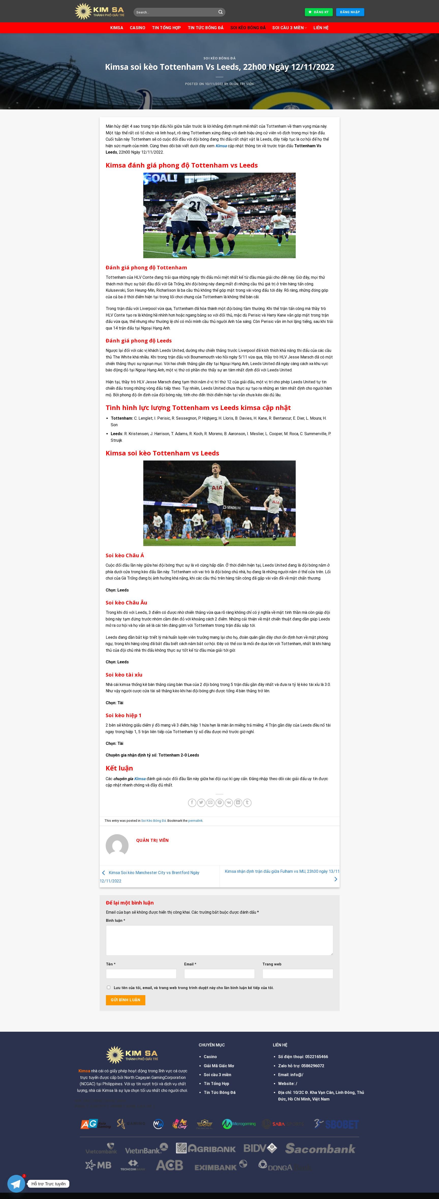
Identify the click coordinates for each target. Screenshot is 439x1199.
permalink (195, 821)
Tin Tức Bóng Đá (220, 1092)
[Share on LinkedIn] (238, 803)
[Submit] (220, 12)
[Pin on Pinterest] (219, 803)
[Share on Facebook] (192, 803)
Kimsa (140, 778)
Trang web (271, 964)
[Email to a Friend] (210, 803)
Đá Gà (146, 1106)
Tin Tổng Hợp (166, 27)
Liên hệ (320, 27)
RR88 (131, 1106)
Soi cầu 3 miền (217, 1074)
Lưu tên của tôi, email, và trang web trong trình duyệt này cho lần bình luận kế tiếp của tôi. (194, 988)
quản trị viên (241, 84)
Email (190, 964)
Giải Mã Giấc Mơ (219, 1065)
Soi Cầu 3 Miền (287, 27)
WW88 (116, 1106)
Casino (137, 27)
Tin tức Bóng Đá (206, 27)
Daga (80, 1106)
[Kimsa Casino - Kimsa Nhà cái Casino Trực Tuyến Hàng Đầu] (100, 11)
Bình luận (115, 920)
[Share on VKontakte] (229, 803)
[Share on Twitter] (201, 803)
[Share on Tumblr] (247, 803)
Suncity (98, 1106)
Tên (111, 964)
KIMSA (116, 27)
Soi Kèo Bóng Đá (248, 27)
